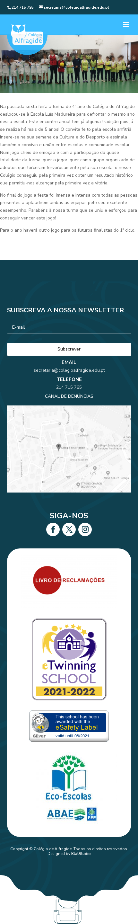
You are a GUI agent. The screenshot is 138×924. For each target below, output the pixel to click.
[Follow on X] (69, 529)
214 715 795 (69, 387)
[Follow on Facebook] (53, 529)
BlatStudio (81, 853)
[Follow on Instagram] (85, 529)
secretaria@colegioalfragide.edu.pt (69, 370)
